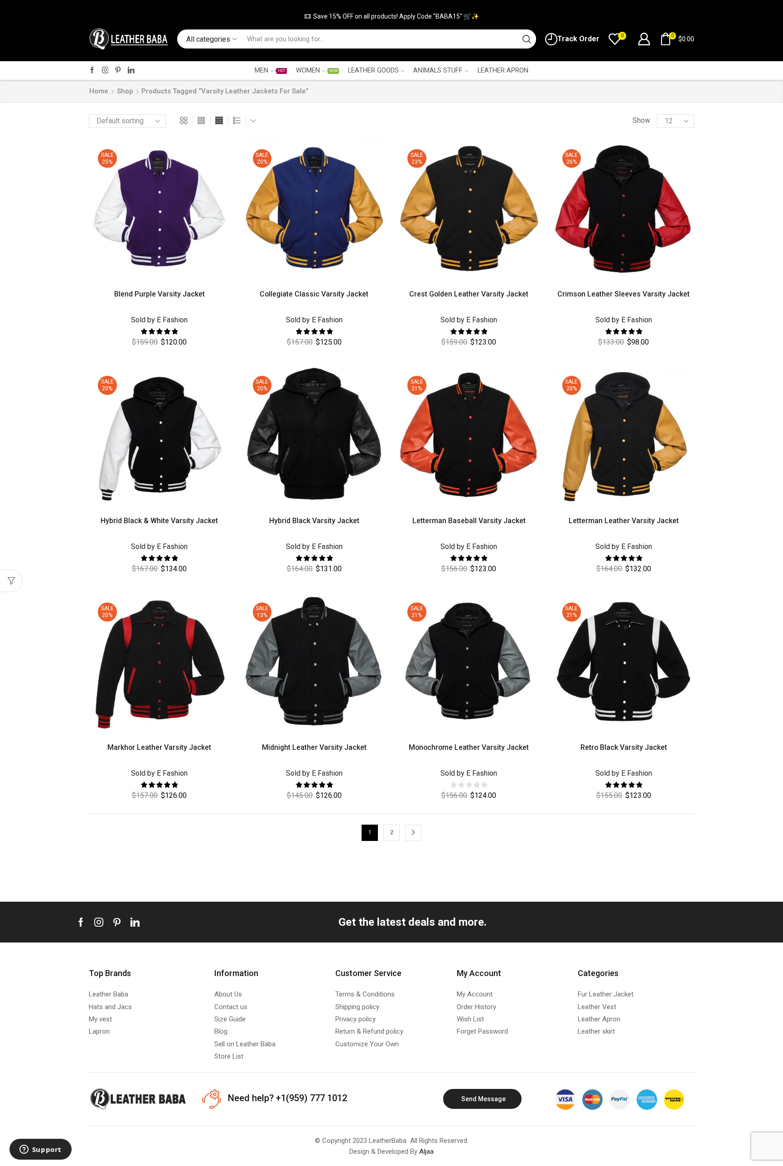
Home (98, 91)
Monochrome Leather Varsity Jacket (469, 747)
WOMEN (317, 70)
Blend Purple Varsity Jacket (159, 294)
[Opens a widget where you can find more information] (40, 1150)
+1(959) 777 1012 (310, 1098)
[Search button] (526, 39)
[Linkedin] (135, 922)
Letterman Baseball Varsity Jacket (469, 520)
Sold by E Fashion (159, 320)
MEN (270, 70)
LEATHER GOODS (373, 70)
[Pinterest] (118, 70)
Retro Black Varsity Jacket (623, 747)
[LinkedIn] (131, 70)
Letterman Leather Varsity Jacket (624, 520)
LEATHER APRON (503, 70)
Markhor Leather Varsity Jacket (159, 747)
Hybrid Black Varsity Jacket (314, 520)
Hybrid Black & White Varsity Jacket (159, 520)
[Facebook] (92, 70)
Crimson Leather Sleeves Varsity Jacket (623, 294)
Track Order (578, 38)
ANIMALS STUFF (438, 70)
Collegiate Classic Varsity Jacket (314, 294)
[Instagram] (105, 70)
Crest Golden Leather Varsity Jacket (468, 294)
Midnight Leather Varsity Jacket (314, 747)
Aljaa (426, 1151)
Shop (125, 91)
